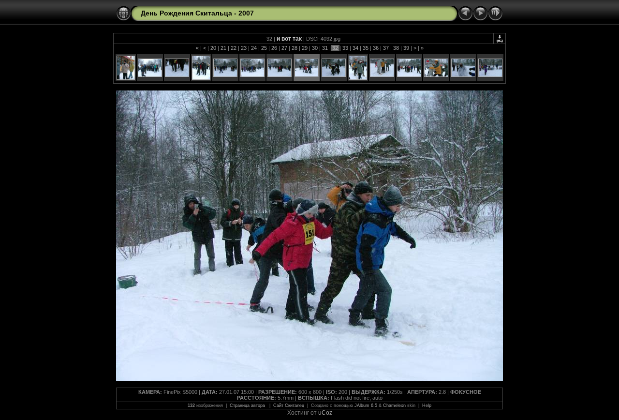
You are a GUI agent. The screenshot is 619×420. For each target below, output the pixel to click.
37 (386, 48)
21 (223, 48)
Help (426, 405)
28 (294, 48)
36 (375, 48)
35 (365, 48)
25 (264, 48)
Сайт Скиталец (288, 405)
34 (355, 48)
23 (243, 48)
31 (325, 48)
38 (396, 48)
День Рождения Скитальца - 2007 (197, 13)
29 (304, 48)
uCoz (325, 412)
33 (345, 48)
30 (314, 48)
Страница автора (248, 405)
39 (406, 48)
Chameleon (394, 405)
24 (254, 48)
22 (233, 48)
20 (213, 48)
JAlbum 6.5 (365, 405)
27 (284, 48)
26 (274, 48)
